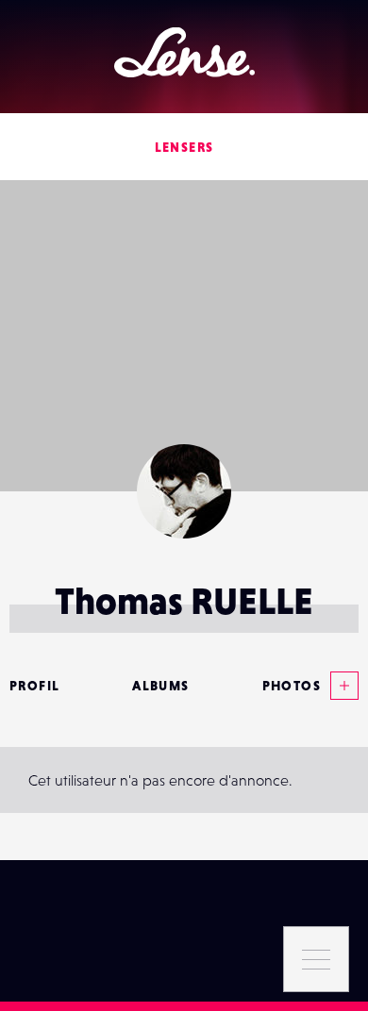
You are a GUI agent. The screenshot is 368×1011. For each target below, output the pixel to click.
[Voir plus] (340, 686)
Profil (34, 685)
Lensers (184, 147)
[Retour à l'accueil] (184, 52)
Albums (160, 685)
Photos (291, 685)
